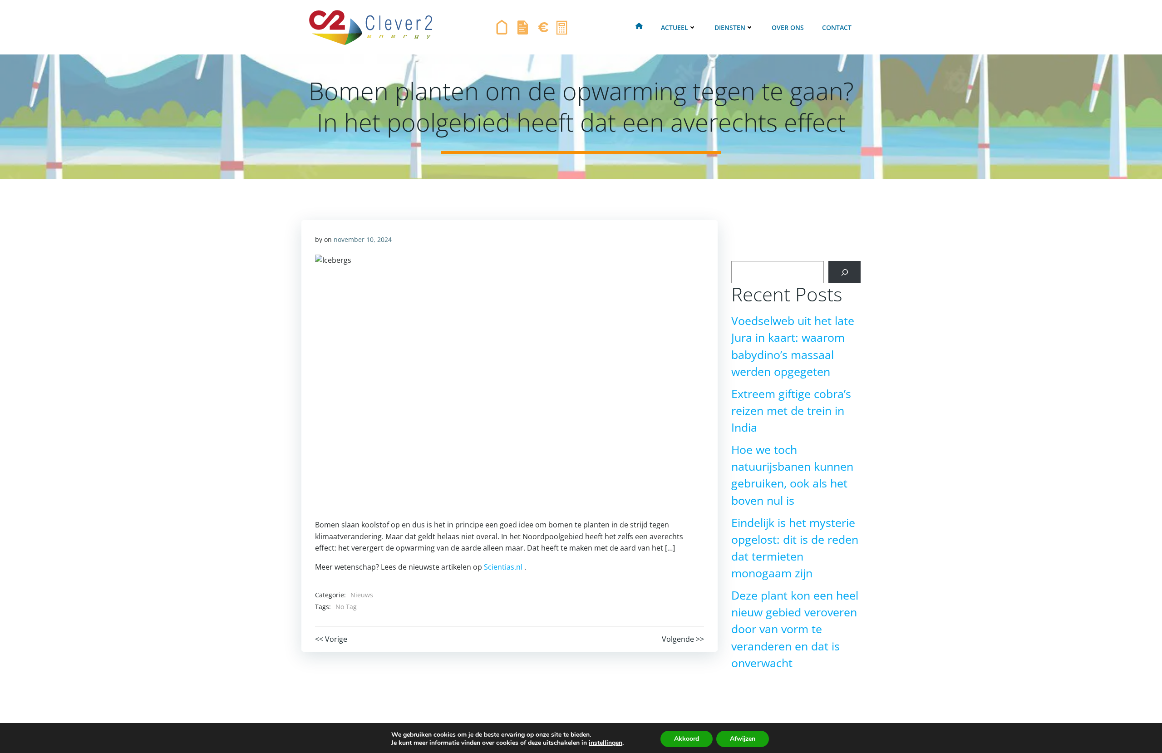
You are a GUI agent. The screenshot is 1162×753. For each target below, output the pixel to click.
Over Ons (788, 27)
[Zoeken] (844, 272)
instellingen (605, 743)
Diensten (729, 27)
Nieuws (361, 595)
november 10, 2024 (363, 239)
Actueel (674, 27)
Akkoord (686, 738)
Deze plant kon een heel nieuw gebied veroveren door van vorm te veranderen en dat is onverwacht (794, 629)
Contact (837, 27)
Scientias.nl (503, 567)
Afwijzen (742, 738)
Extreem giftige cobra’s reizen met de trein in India (791, 410)
